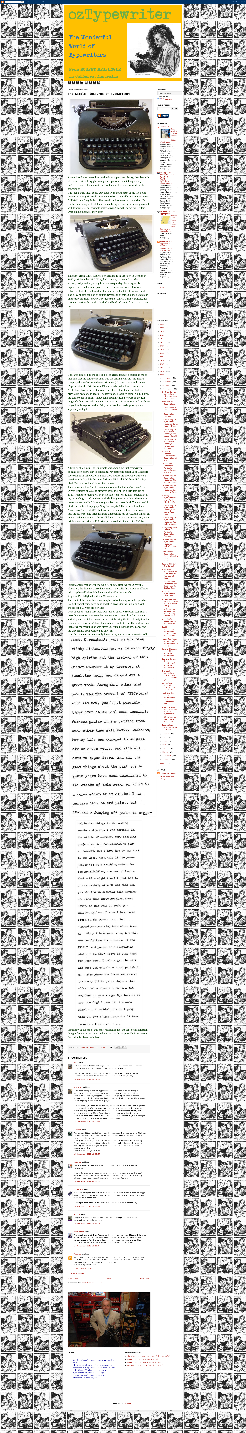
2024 (162, 331)
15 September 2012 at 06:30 (87, 1181)
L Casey (77, 1130)
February (167, 756)
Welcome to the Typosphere (167, 213)
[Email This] (116, 1047)
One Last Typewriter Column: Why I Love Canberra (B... (169, 675)
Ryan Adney (79, 1232)
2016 (162, 360)
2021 (162, 342)
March (165, 752)
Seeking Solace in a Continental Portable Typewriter (169, 663)
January (166, 759)
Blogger (128, 1403)
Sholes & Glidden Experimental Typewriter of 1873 (169, 456)
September (167, 389)
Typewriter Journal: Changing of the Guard (168, 686)
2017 (162, 357)
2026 (162, 324)
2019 (162, 350)
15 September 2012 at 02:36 (87, 1079)
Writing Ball (166, 127)
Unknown (77, 1254)
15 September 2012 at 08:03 (87, 1206)
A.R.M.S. (78, 1087)
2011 (162, 764)
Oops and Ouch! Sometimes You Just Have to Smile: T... (169, 585)
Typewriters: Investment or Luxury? (169, 727)
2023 (162, 335)
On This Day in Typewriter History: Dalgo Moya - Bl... (170, 423)
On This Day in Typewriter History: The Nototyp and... (170, 479)
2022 (162, 339)
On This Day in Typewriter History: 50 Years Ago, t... (169, 510)
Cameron (77, 1162)
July (165, 737)
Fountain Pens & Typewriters (168, 243)
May (164, 745)
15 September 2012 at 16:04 (87, 1246)
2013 (162, 371)
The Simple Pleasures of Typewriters (169, 621)
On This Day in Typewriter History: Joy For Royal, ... (170, 489)
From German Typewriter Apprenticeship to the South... (170, 556)
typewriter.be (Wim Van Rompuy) (142, 1359)
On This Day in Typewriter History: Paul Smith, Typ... (169, 521)
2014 (162, 368)
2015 (162, 364)
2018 (162, 353)
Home (109, 1279)
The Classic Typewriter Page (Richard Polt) (148, 1356)
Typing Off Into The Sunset (169, 565)
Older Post (144, 1279)
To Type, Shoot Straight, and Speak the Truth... (167, 176)
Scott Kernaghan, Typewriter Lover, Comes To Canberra (169, 631)
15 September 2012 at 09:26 (87, 1224)
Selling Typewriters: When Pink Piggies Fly (169, 499)
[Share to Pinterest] (125, 1047)
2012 (162, 375)
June (165, 741)
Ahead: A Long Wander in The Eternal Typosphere (169, 710)
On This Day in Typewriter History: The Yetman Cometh (169, 433)
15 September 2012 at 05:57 (87, 1154)
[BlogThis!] (118, 1047)
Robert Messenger (87, 1047)
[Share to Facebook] (123, 1047)
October (166, 385)
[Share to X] (120, 1047)
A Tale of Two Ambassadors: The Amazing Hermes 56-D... (170, 612)
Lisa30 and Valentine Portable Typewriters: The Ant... (169, 468)
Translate (167, 99)
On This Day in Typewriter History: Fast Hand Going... (169, 395)
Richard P (78, 1189)
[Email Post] (111, 1047)
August (166, 734)
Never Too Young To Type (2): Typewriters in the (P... (170, 642)
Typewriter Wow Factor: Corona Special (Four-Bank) (170, 602)
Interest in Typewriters (168, 403)
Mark (76, 1062)
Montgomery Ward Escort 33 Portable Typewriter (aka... (169, 532)
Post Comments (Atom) (92, 1283)
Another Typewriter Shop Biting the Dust (168, 248)
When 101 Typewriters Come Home (168, 594)
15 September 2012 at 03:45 (87, 1122)
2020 (162, 346)
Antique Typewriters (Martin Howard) (145, 1365)
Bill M (77, 1214)
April (165, 748)
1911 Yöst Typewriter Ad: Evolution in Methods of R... (170, 574)
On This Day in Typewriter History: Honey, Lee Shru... (169, 443)
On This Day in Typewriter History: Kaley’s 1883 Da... (169, 544)
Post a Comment (78, 1273)
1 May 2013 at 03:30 (83, 1268)
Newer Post (73, 1279)
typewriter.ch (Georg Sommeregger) (144, 1362)
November (167, 382)
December (167, 378)
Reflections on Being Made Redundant (169, 719)
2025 (162, 328)
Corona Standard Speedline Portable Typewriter (169, 652)
